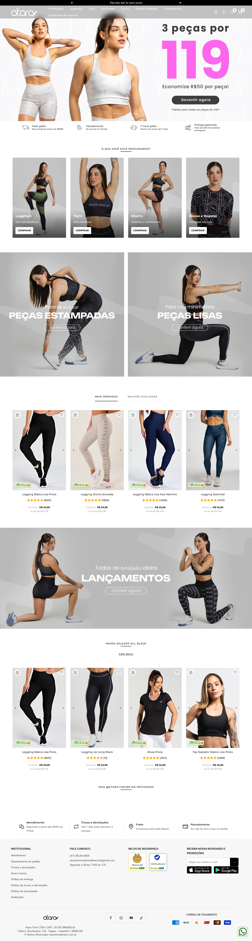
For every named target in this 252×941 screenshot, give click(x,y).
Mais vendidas (106, 396)
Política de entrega (22, 879)
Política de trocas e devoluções (29, 885)
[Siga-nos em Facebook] (111, 918)
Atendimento (18, 855)
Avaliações (17, 897)
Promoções (56, 8)
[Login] (223, 12)
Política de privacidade (24, 891)
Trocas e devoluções (23, 867)
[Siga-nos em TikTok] (141, 918)
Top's (92, 8)
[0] (232, 12)
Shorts (125, 8)
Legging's (76, 8)
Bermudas (108, 8)
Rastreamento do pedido (25, 861)
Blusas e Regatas (146, 8)
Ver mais (126, 654)
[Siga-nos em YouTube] (131, 918)
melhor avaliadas (142, 396)
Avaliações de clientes (63, 15)
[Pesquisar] (216, 12)
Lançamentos (173, 8)
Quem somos (19, 873)
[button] (15, 450)
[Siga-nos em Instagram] (121, 918)
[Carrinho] (240, 12)
